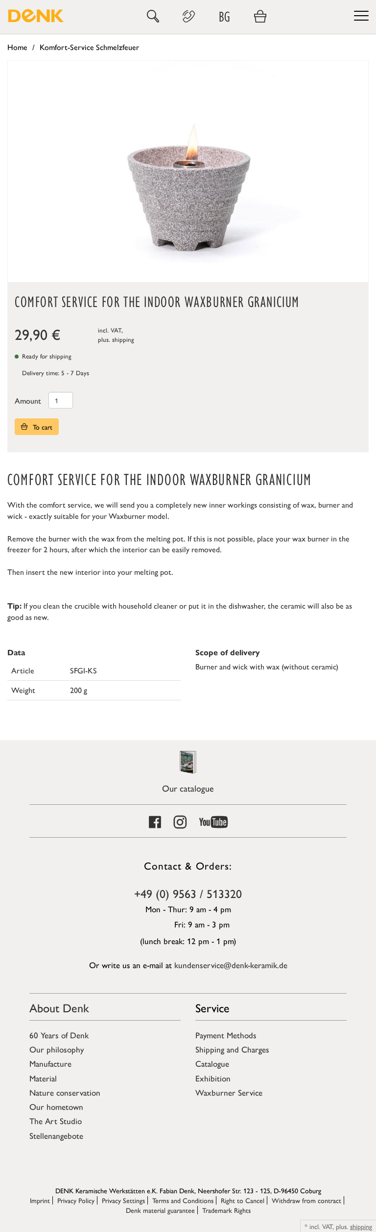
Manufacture (50, 1063)
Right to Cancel (242, 1200)
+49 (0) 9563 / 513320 (188, 893)
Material (43, 1078)
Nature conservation (64, 1092)
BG (224, 16)
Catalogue (212, 1063)
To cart (41, 427)
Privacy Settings (123, 1200)
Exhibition (213, 1078)
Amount (28, 400)
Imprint (40, 1200)
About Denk (59, 1007)
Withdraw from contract (306, 1200)
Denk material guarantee (160, 1210)
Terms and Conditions (182, 1200)
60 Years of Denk (59, 1035)
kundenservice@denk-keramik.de (230, 965)
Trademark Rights (226, 1210)
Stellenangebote (56, 1135)
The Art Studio (55, 1121)
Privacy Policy (75, 1200)
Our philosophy (56, 1049)
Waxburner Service (228, 1092)
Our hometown (56, 1106)
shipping (123, 339)
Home (17, 46)
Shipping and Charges (232, 1049)
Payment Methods (226, 1035)
